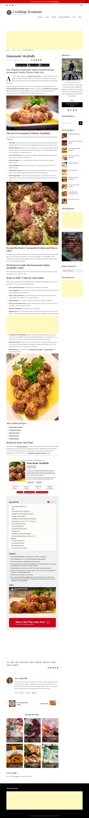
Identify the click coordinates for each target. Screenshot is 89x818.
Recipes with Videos (64, 17)
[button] (27, 466)
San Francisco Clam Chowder (73, 156)
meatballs (38, 662)
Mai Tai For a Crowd (73, 199)
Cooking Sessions (27, 11)
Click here (55, 1)
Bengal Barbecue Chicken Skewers (73, 192)
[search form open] (81, 5)
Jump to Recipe (22, 65)
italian (31, 662)
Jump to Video (34, 65)
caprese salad (48, 349)
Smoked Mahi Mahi (73, 163)
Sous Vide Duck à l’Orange (32, 739)
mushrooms (47, 662)
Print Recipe (45, 65)
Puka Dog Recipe (73, 170)
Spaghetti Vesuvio (14, 765)
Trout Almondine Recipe (32, 765)
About (79, 17)
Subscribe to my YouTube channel (72, 104)
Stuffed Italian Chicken (15, 427)
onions (54, 662)
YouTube (54, 17)
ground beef (24, 662)
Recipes (40, 17)
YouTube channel (22, 446)
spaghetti (15, 665)
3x (52, 501)
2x (50, 501)
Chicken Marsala (14, 438)
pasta (9, 665)
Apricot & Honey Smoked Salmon (75, 142)
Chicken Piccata (14, 436)
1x (48, 501)
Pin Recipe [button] (38, 482)
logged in (17, 776)
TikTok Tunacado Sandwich (73, 178)
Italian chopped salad (36, 349)
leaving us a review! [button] (28, 624)
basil (12, 662)
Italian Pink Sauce (14, 433)
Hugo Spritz (50, 765)
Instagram (38, 453)
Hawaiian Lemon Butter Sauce (15, 739)
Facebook (31, 453)
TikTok (44, 453)
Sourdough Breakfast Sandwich (74, 149)
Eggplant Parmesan (15, 430)
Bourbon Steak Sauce (74, 134)
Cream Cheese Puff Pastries (73, 185)
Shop (74, 17)
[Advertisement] (44, 40)
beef (17, 662)
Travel (47, 17)
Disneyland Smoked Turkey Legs (50, 739)
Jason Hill (9, 60)
